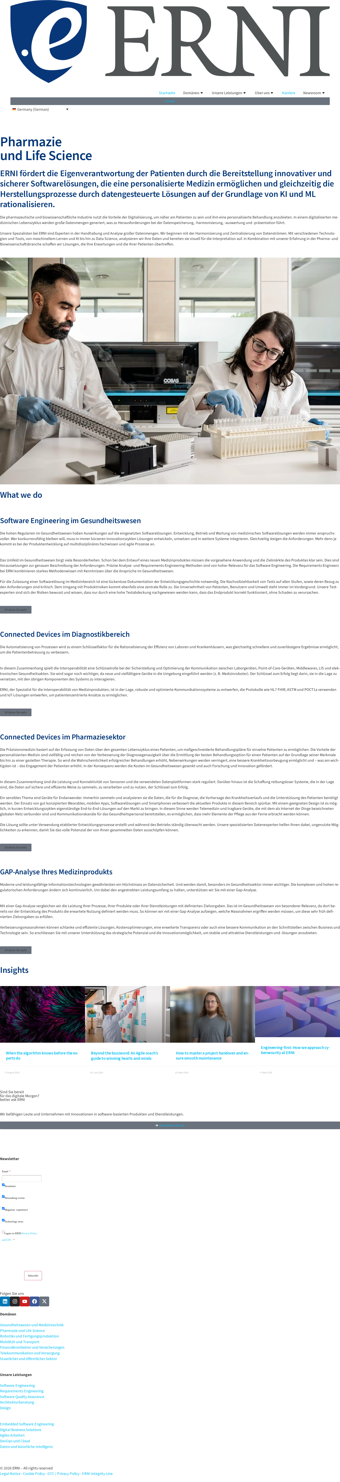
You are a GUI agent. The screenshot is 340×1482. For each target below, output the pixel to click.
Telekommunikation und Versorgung (30, 1353)
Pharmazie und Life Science (22, 1330)
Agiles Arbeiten (12, 1435)
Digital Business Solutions (20, 1429)
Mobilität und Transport (20, 1341)
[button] (15, 610)
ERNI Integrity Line (97, 1473)
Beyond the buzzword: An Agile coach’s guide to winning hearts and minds (124, 1055)
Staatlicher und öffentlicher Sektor (28, 1358)
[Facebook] (34, 1301)
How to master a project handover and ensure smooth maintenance (212, 1055)
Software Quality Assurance (22, 1396)
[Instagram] (15, 1301)
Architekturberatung (17, 1402)
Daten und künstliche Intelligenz (26, 1446)
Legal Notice (10, 1473)
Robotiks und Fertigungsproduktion (29, 1336)
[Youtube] (25, 1301)
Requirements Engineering (21, 1391)
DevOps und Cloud (15, 1441)
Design (5, 1408)
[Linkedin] (5, 1301)
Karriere (288, 92)
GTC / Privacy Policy (63, 1473)
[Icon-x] (44, 1301)
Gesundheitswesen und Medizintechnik (32, 1325)
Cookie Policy (34, 1473)
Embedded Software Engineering (27, 1424)
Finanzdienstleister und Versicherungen (32, 1347)
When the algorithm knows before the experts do (42, 1055)
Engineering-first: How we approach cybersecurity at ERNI (295, 1050)
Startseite (167, 92)
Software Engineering (17, 1385)
